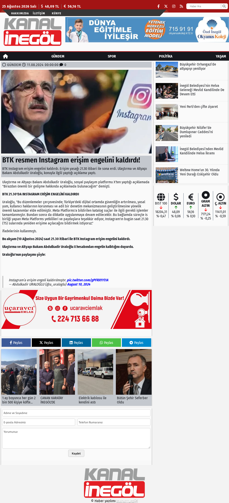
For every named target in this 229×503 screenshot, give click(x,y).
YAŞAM (221, 56)
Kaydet (76, 453)
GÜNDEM (57, 56)
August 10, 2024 (78, 284)
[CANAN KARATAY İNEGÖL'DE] (57, 377)
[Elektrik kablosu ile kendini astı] (95, 377)
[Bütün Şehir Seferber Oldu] (133, 377)
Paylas (17, 343)
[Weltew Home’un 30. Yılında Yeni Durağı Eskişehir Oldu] (191, 175)
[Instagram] (173, 6)
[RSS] (181, 6)
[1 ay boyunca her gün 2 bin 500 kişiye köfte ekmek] (19, 377)
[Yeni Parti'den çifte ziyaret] (191, 112)
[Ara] (224, 6)
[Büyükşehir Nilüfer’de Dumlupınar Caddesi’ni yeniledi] (191, 133)
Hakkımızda (20, 13)
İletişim (39, 13)
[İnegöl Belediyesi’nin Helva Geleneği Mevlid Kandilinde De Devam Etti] (191, 91)
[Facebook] (158, 6)
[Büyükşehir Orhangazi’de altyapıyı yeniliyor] (191, 69)
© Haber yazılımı (104, 501)
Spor (112, 56)
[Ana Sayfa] (5, 56)
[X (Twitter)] (166, 6)
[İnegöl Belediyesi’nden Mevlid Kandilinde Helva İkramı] (191, 154)
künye (56, 13)
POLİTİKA (165, 56)
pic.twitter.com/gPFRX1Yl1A (87, 280)
